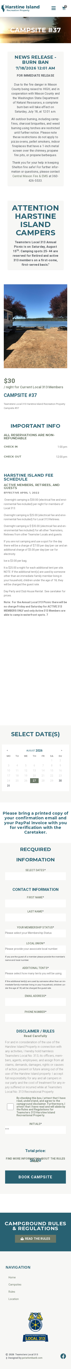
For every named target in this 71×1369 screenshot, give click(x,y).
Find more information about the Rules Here (35, 1160)
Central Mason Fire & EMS (30, 176)
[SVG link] (20, 9)
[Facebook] (63, 1356)
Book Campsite (35, 1177)
